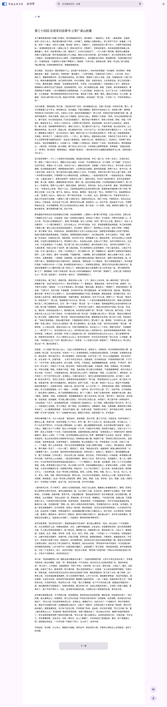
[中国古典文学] (13, 3)
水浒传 (31, 3)
